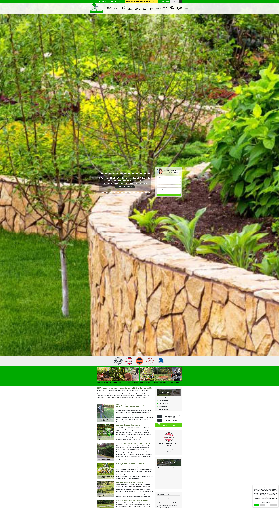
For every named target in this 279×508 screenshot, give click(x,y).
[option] (139, 203)
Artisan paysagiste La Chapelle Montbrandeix (169, 502)
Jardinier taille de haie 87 (151, 8)
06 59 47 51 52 (117, 1)
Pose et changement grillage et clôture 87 (179, 8)
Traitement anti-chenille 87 (137, 8)
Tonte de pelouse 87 (186, 8)
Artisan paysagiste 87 (116, 8)
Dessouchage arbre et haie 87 (158, 8)
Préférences (274, 505)
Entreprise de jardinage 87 (123, 8)
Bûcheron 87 (165, 8)
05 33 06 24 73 (103, 1)
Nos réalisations (125, 187)
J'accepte (256, 505)
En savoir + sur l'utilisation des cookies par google (265, 498)
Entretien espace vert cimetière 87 (171, 8)
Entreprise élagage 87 (109, 8)
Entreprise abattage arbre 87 (144, 8)
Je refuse (262, 505)
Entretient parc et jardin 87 (130, 8)
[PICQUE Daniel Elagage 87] (97, 8)
